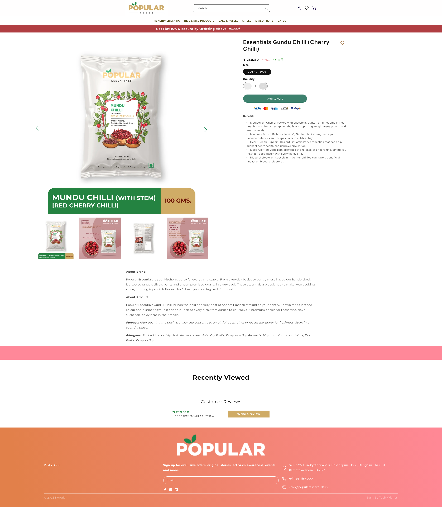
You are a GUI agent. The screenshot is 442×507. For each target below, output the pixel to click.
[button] (314, 8)
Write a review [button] (248, 414)
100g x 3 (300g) (257, 71)
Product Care (52, 465)
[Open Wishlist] (306, 8)
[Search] (266, 8)
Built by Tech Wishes (382, 497)
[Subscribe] (275, 480)
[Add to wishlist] (342, 43)
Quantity (249, 79)
